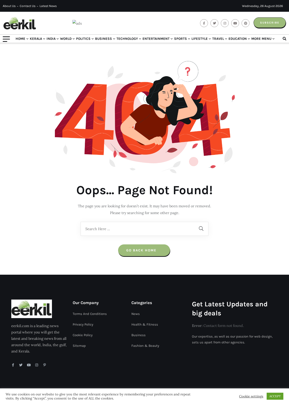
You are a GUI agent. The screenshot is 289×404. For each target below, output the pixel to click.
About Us (9, 6)
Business (103, 39)
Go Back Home (142, 250)
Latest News (48, 6)
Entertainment (156, 39)
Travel (218, 39)
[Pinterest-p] (44, 365)
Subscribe (269, 22)
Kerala (36, 39)
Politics (83, 39)
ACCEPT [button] (275, 396)
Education (237, 39)
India (51, 39)
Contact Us (27, 6)
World (66, 39)
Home (20, 39)
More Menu (261, 39)
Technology (127, 39)
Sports (180, 39)
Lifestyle (199, 39)
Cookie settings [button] (251, 396)
